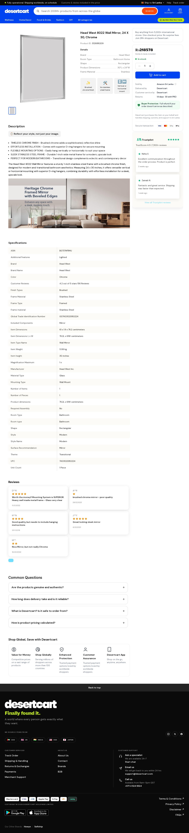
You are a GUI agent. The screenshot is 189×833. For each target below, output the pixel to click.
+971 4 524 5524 (133, 786)
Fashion (60, 20)
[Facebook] (181, 734)
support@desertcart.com (139, 773)
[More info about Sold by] (175, 84)
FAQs (180, 814)
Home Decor (25, 20)
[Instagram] (168, 734)
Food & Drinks (44, 20)
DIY (71, 20)
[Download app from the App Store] (37, 813)
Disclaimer (177, 809)
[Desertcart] (17, 11)
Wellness (9, 20)
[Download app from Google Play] (15, 813)
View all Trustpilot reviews (158, 202)
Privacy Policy (175, 804)
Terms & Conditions (171, 798)
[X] (175, 734)
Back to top (94, 687)
